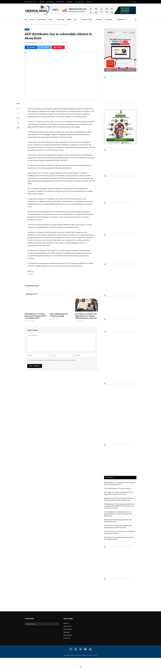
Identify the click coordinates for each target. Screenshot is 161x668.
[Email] (18, 127)
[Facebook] (18, 108)
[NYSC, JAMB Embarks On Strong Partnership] (61, 305)
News (50, 19)
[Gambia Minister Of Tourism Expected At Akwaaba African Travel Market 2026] (36, 305)
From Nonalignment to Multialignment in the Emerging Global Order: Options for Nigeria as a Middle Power (118, 514)
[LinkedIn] (18, 118)
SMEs (69, 19)
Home (32, 19)
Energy (99, 19)
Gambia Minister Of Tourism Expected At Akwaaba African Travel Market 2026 (35, 316)
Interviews (60, 19)
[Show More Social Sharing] (67, 47)
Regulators (121, 19)
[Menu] (26, 19)
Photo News (41, 19)
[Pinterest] (18, 123)
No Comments (54, 42)
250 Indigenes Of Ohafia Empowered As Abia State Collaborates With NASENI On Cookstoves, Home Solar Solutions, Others (119, 506)
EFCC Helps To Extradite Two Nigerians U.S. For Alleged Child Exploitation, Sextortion (86, 316)
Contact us (89, 2)
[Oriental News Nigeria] (37, 10)
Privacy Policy (60, 2)
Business (109, 19)
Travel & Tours (87, 19)
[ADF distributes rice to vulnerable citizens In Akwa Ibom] (61, 75)
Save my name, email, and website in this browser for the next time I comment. (52, 360)
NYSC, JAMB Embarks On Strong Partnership (59, 315)
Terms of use (50, 2)
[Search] (135, 20)
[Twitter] (18, 113)
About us (41, 2)
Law (75, 19)
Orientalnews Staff (31, 42)
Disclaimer (70, 2)
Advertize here (79, 2)
